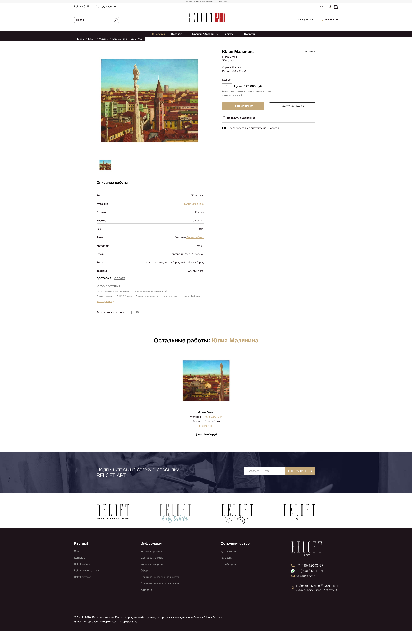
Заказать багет (195, 237)
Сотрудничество (106, 6)
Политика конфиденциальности (160, 577)
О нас (77, 551)
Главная (80, 39)
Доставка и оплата (152, 557)
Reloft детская (82, 577)
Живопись (103, 39)
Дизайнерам (228, 564)
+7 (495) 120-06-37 (309, 565)
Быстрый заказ (292, 106)
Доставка (104, 278)
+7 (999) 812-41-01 (306, 20)
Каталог (91, 39)
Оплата (119, 278)
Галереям (227, 557)
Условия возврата (152, 564)
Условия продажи (151, 551)
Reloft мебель (82, 564)
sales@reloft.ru (306, 576)
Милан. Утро (136, 39)
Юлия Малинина (119, 39)
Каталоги (146, 589)
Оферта (145, 570)
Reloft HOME (81, 6)
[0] (336, 7)
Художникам (228, 551)
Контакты (79, 557)
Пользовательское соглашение (160, 583)
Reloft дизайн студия (86, 570)
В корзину (243, 106)
